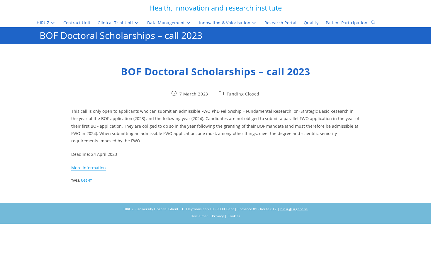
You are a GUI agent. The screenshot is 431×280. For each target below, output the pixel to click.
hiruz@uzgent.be (294, 208)
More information (88, 167)
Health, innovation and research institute (215, 8)
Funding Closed (243, 94)
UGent (86, 180)
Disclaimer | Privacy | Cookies (215, 216)
